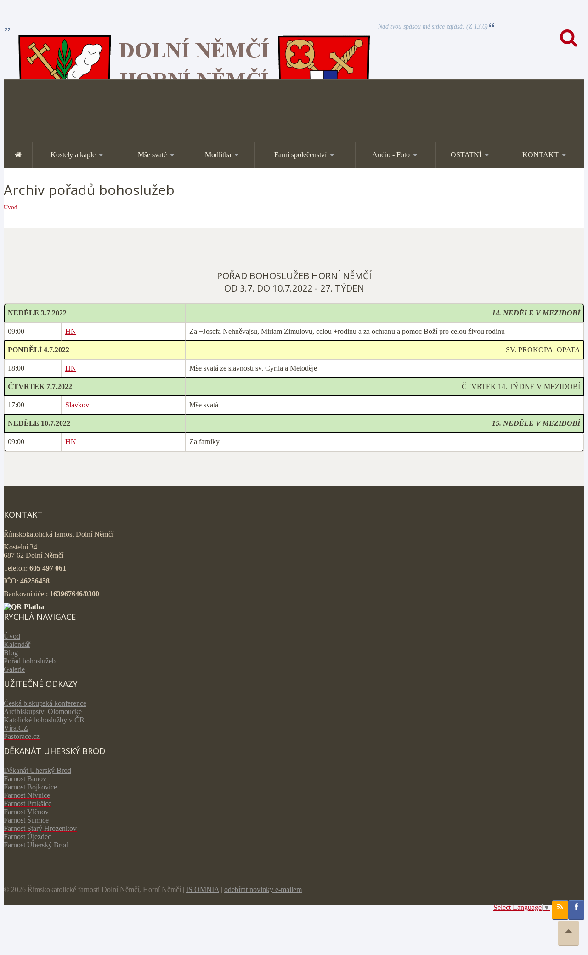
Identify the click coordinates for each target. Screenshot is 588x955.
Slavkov (77, 405)
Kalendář (17, 644)
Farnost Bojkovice (30, 787)
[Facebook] (576, 910)
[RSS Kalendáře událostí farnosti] (560, 910)
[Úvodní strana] (18, 155)
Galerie (14, 669)
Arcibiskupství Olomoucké (43, 711)
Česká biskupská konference (45, 703)
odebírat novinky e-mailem (263, 889)
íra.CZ (18, 728)
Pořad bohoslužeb (30, 661)
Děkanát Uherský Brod (37, 770)
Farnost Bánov (25, 779)
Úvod (10, 207)
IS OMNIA (202, 889)
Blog (11, 653)
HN (70, 331)
